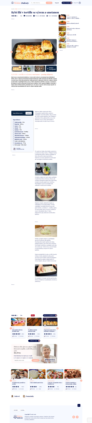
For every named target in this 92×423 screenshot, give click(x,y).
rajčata (17, 129)
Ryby (16, 9)
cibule (16, 128)
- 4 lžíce (22, 137)
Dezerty (32, 380)
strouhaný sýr (18, 143)
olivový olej (18, 133)
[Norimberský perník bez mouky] (19, 374)
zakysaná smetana (20, 137)
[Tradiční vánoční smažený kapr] (34, 322)
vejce (16, 126)
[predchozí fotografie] (12, 52)
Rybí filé (17, 124)
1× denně (17, 357)
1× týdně (24, 357)
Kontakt (16, 410)
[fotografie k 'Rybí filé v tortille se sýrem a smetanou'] (34, 52)
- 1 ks (18, 128)
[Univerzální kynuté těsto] (37, 374)
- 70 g (20, 143)
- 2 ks (20, 122)
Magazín (57, 2)
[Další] (57, 328)
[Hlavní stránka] (20, 2)
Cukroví (14, 380)
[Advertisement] (34, 28)
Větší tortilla (18, 122)
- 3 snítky (21, 131)
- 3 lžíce (20, 133)
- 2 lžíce (21, 139)
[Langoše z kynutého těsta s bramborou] (55, 374)
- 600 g (19, 124)
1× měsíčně (30, 357)
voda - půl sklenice (20, 141)
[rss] (74, 417)
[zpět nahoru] (79, 405)
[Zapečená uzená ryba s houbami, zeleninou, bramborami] (50, 322)
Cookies (22, 410)
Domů (12, 9)
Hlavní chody (47, 328)
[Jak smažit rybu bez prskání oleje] (18, 322)
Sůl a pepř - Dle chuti (20, 145)
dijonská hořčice (19, 135)
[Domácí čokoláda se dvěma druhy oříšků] (72, 374)
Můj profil (76, 2)
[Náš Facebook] (77, 417)
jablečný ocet (18, 139)
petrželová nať (19, 131)
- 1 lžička (22, 135)
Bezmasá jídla (51, 380)
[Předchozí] (10, 328)
